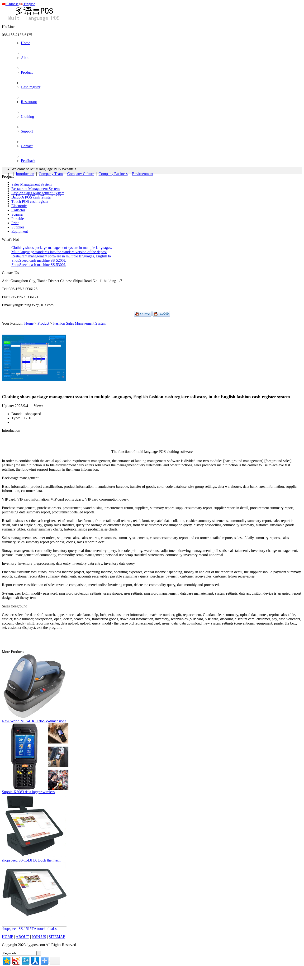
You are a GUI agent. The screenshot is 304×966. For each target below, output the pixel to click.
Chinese (12, 4)
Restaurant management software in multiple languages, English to (61, 256)
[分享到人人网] (34, 960)
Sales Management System (31, 184)
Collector (18, 210)
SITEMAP (57, 937)
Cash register (30, 87)
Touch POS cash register (29, 201)
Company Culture (80, 174)
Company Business (113, 174)
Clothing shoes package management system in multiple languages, (61, 248)
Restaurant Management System (35, 189)
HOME (7, 937)
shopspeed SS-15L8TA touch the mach (31, 860)
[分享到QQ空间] (6, 960)
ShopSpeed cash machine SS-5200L (38, 260)
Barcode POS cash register (31, 197)
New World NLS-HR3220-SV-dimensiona (34, 721)
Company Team (51, 174)
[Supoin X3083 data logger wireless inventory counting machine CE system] (35, 788)
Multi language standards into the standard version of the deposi (59, 252)
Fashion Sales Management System (37, 193)
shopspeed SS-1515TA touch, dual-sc (30, 929)
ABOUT (22, 937)
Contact (27, 146)
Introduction (25, 174)
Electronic (19, 206)
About (25, 58)
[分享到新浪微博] (15, 960)
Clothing (27, 116)
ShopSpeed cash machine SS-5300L (38, 265)
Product (27, 72)
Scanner (17, 214)
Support (27, 131)
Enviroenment (142, 174)
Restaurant (29, 102)
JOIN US (39, 937)
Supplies (17, 227)
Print (15, 223)
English (29, 4)
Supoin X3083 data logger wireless (28, 792)
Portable (17, 219)
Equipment (19, 231)
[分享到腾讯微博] (25, 960)
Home (25, 43)
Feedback (28, 161)
